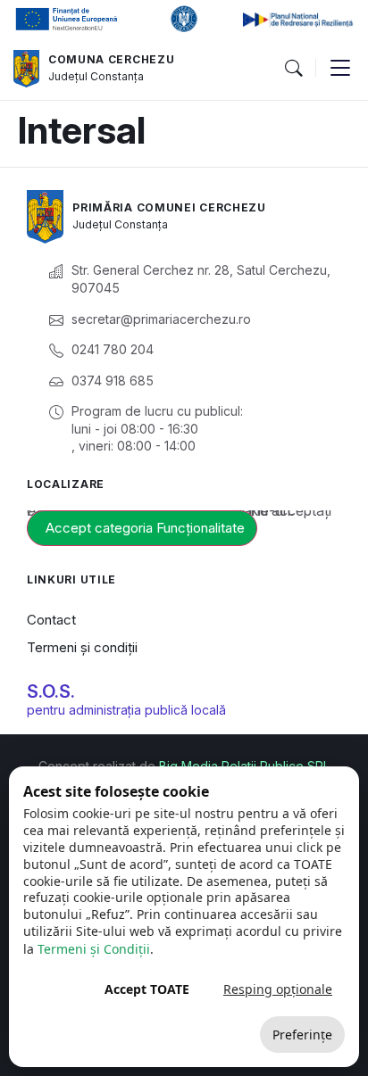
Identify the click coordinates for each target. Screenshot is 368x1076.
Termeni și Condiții (94, 948)
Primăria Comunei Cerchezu (169, 207)
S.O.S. (51, 691)
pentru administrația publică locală (126, 709)
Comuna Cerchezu (111, 59)
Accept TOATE (147, 989)
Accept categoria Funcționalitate (145, 527)
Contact (51, 619)
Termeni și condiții (82, 647)
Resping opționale (277, 989)
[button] (292, 68)
